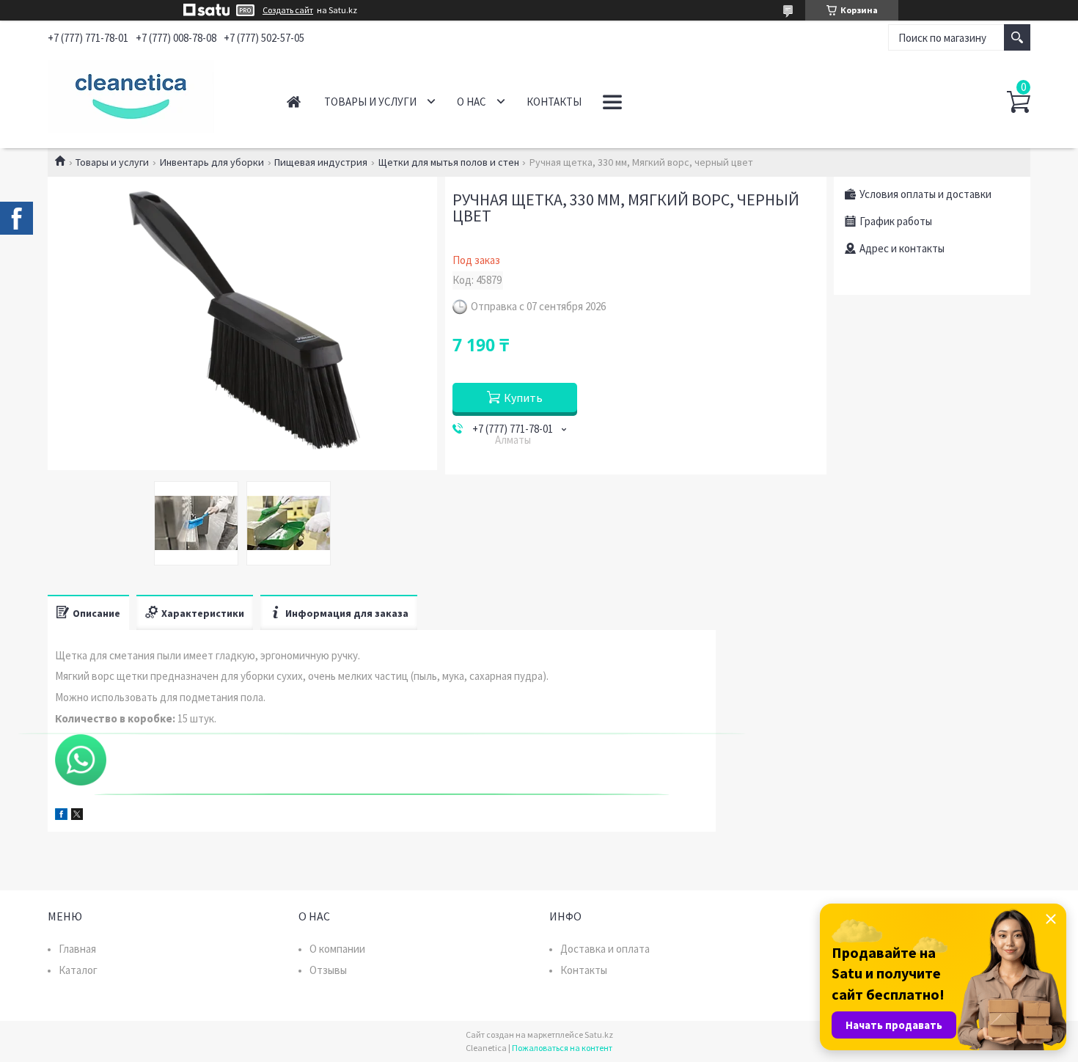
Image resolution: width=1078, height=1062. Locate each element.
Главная (294, 102)
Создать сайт (288, 10)
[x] (77, 816)
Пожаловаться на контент (562, 1047)
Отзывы (328, 970)
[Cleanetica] (151, 93)
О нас (471, 102)
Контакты (554, 102)
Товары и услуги (370, 102)
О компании (337, 949)
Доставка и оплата (605, 949)
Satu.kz (598, 1034)
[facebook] (61, 816)
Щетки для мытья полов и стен (448, 162)
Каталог (78, 970)
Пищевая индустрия (320, 162)
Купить (523, 397)
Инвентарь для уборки (212, 162)
